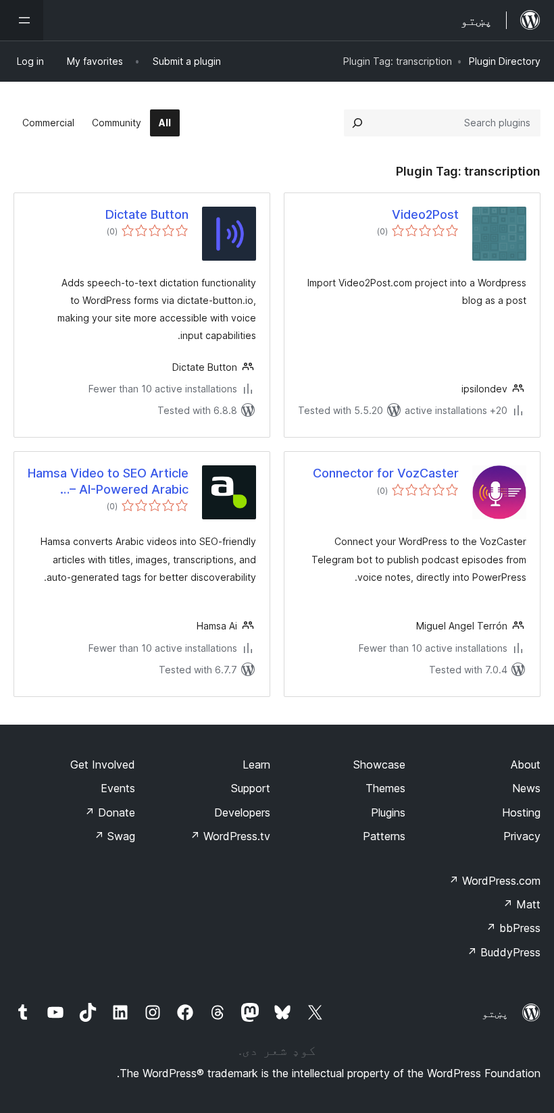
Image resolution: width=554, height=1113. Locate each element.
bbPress (513, 928)
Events (118, 788)
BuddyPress (503, 952)
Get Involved (102, 764)
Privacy (521, 836)
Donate (109, 812)
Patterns (384, 836)
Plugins (388, 812)
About (525, 764)
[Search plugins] (357, 122)
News (526, 788)
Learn (256, 764)
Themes (385, 788)
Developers (242, 812)
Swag (114, 836)
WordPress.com (494, 880)
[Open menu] (21, 20)
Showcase (379, 764)
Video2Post (425, 214)
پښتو (495, 1013)
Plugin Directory (504, 61)
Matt (521, 904)
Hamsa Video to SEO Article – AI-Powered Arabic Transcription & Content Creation (108, 481)
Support (250, 788)
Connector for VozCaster (386, 473)
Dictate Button (146, 214)
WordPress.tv (230, 836)
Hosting (521, 812)
